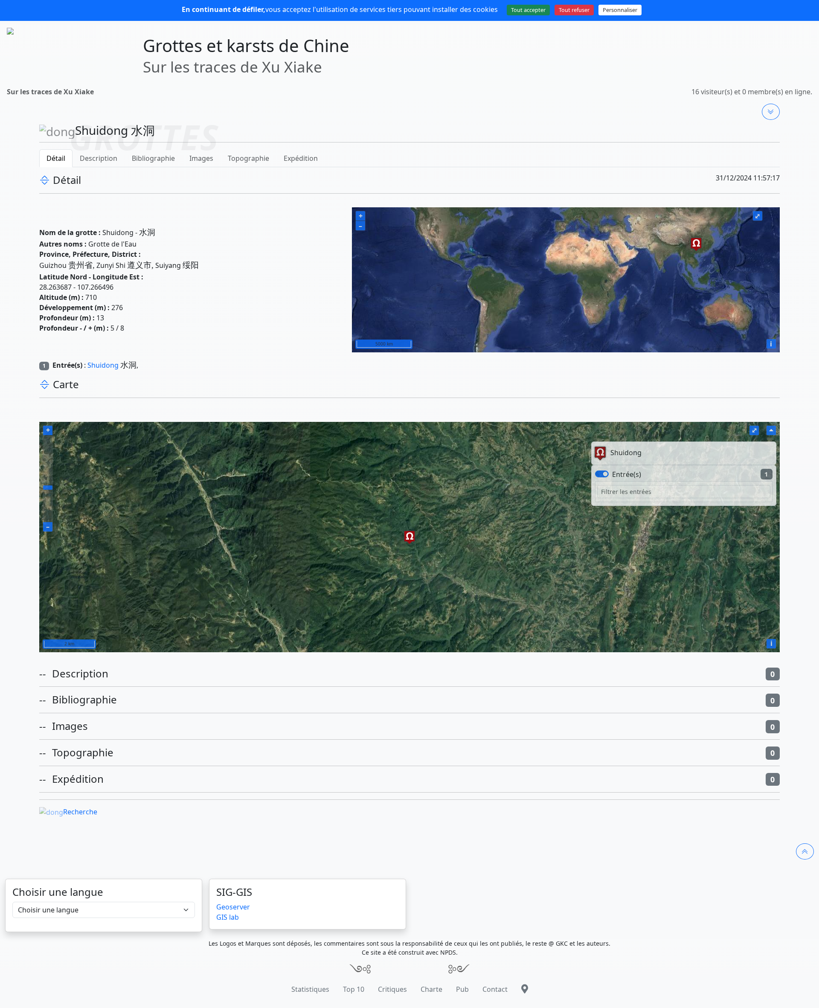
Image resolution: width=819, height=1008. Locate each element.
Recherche (80, 811)
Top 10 (353, 989)
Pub (462, 989)
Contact (495, 989)
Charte (431, 989)
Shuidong (103, 365)
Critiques (392, 989)
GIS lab (227, 917)
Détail (55, 158)
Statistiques (310, 989)
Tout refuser (574, 10)
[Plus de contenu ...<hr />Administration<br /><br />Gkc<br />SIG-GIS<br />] (771, 112)
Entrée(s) (626, 474)
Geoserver (233, 907)
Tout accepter (528, 10)
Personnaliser (620, 10)
